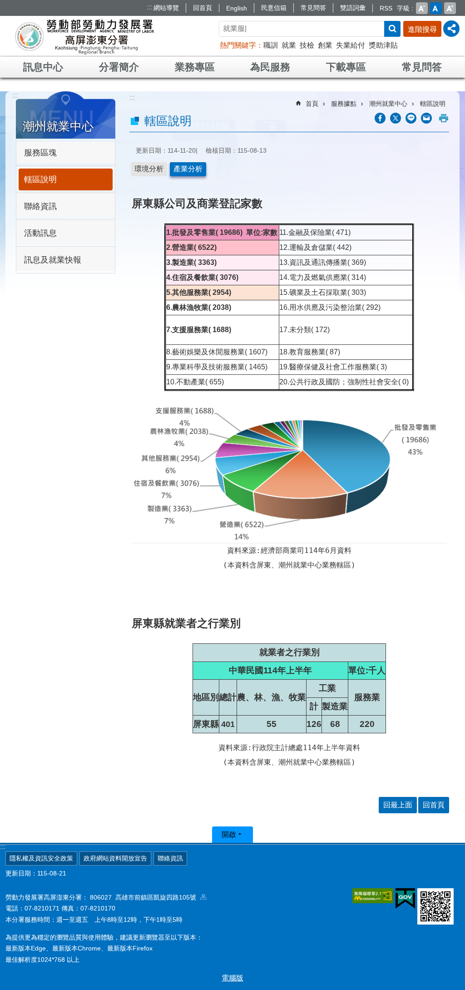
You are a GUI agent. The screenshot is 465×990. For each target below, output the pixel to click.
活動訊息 (40, 233)
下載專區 (346, 67)
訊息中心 (43, 67)
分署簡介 (119, 67)
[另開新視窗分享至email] (426, 118)
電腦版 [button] (232, 978)
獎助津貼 (383, 45)
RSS (386, 8)
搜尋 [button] (392, 29)
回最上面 (397, 805)
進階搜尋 (422, 29)
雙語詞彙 (353, 7)
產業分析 (188, 169)
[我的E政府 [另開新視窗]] (405, 898)
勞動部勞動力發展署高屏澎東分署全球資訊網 (84, 36)
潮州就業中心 (388, 103)
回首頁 (202, 7)
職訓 (270, 45)
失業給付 (350, 45)
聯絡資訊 (40, 206)
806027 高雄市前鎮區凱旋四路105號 (145, 897)
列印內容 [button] (443, 118)
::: (149, 7)
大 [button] (450, 8)
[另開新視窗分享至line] (411, 118)
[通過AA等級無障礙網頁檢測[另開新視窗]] (372, 895)
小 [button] (422, 8)
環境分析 (148, 169)
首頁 (312, 103)
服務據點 (343, 103)
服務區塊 (40, 152)
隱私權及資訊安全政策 (41, 858)
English (236, 8)
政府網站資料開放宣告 (115, 858)
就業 (289, 45)
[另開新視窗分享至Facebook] (380, 118)
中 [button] (436, 8)
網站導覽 (166, 7)
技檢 (307, 45)
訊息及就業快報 (52, 259)
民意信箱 (274, 7)
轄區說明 (40, 179)
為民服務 (270, 67)
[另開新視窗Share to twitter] (395, 118)
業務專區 (195, 67)
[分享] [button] (451, 28)
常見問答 (313, 7)
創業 (325, 45)
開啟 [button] (229, 834)
